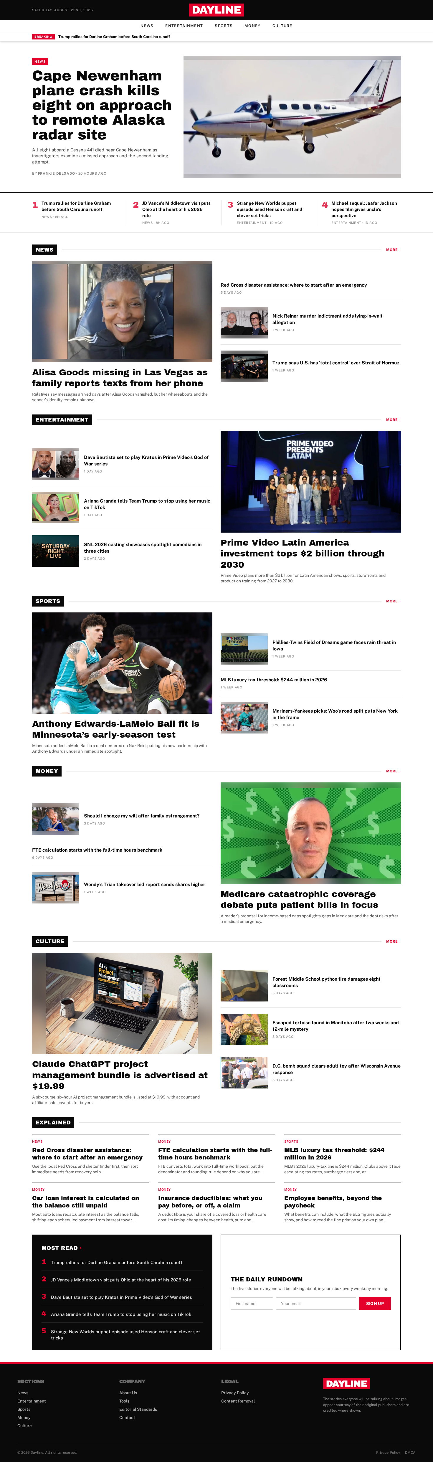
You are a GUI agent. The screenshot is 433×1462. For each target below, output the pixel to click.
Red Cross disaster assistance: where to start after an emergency (294, 285)
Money (252, 26)
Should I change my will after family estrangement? (142, 816)
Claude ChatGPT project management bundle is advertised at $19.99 (120, 1075)
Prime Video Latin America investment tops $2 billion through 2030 (303, 553)
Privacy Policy (235, 1392)
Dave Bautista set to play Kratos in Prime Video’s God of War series (146, 461)
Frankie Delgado (56, 173)
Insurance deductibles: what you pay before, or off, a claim (210, 1202)
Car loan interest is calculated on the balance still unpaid (85, 1202)
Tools (124, 1401)
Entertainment (184, 26)
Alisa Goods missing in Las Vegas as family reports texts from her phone (120, 378)
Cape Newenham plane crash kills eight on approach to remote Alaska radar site (102, 105)
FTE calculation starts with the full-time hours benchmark (97, 850)
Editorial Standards (138, 1409)
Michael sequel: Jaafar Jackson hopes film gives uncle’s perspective (364, 209)
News (147, 26)
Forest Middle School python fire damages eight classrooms (326, 982)
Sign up (375, 1303)
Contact (127, 1417)
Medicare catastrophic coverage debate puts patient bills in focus (299, 899)
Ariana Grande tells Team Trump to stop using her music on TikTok (147, 504)
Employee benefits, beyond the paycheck (333, 1202)
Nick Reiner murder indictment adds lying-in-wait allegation (327, 319)
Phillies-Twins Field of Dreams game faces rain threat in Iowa (334, 646)
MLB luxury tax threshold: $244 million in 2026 (274, 680)
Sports (224, 26)
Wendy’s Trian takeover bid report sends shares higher (144, 884)
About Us (128, 1392)
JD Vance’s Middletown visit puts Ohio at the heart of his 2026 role (176, 209)
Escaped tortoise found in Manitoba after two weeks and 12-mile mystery (335, 1026)
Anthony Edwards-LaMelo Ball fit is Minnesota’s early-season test (115, 729)
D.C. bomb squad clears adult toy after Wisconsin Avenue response (336, 1069)
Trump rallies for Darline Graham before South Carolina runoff (114, 36)
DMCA (410, 1453)
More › (393, 250)
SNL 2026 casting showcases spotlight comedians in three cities (142, 548)
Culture (282, 26)
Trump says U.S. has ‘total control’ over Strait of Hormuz (335, 363)
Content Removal (238, 1401)
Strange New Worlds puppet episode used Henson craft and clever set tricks (269, 209)
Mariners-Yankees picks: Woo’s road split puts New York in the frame (335, 714)
